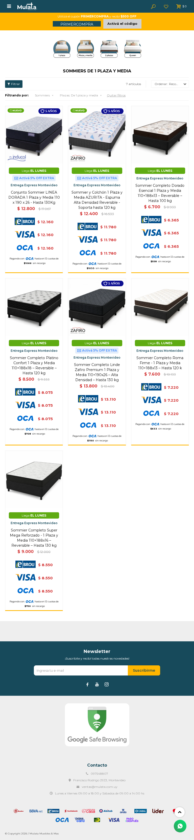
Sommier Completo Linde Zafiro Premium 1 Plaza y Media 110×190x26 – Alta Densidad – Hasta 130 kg (97, 372)
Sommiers (42, 95)
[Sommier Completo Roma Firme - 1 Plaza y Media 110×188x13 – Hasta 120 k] (160, 307)
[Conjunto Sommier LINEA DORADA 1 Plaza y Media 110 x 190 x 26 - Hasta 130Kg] (34, 135)
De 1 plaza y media (79, 95)
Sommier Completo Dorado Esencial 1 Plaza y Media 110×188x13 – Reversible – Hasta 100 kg (159, 193)
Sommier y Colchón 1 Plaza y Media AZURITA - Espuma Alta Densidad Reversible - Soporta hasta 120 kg (97, 200)
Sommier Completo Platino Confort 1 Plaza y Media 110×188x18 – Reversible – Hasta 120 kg (34, 365)
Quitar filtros (116, 95)
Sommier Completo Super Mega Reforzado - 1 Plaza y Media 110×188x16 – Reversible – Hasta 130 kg (34, 538)
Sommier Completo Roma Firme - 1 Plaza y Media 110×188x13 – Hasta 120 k (159, 363)
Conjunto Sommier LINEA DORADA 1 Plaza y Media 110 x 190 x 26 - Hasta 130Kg (34, 197)
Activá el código (122, 24)
